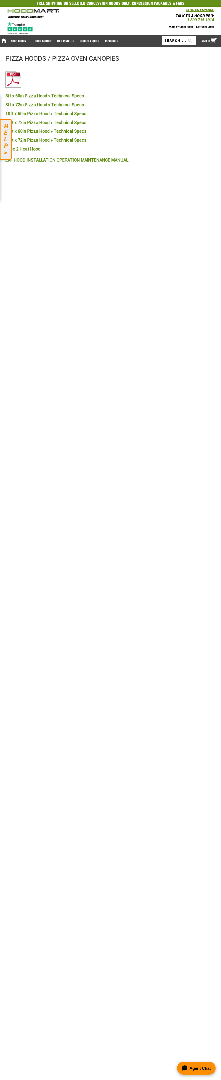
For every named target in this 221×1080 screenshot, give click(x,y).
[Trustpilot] (20, 28)
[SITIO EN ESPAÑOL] (185, 11)
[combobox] (179, 40)
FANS (180, 3)
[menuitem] (20, 41)
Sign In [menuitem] (206, 41)
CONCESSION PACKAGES (151, 3)
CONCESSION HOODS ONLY (108, 3)
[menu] (110, 41)
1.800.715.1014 (200, 20)
